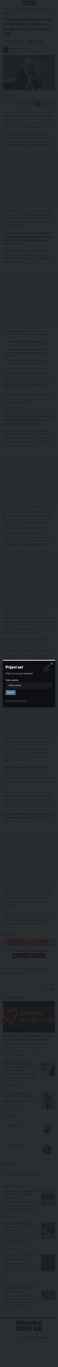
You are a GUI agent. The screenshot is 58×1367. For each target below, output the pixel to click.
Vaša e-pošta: (12, 680)
